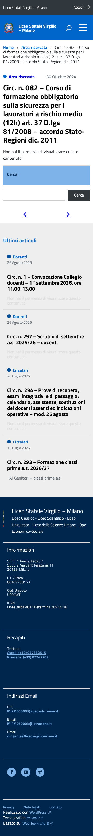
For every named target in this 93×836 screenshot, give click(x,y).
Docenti (20, 257)
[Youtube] (25, 773)
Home (8, 47)
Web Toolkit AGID (35, 823)
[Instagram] (40, 773)
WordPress (38, 812)
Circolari (20, 370)
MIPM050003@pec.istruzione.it (32, 711)
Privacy (8, 807)
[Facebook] (11, 773)
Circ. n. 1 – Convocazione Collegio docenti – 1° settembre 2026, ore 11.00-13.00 (44, 283)
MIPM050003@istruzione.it (29, 723)
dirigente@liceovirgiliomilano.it (32, 736)
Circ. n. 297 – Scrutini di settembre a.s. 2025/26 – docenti (45, 339)
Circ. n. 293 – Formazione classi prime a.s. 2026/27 (42, 465)
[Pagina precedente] (24, 215)
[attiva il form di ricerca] (68, 28)
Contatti (55, 807)
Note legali (32, 807)
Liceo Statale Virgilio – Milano (38, 28)
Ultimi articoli (20, 240)
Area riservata (34, 47)
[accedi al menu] (83, 27)
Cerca (12, 174)
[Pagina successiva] (68, 215)
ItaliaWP (33, 817)
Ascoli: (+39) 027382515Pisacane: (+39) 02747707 (28, 654)
